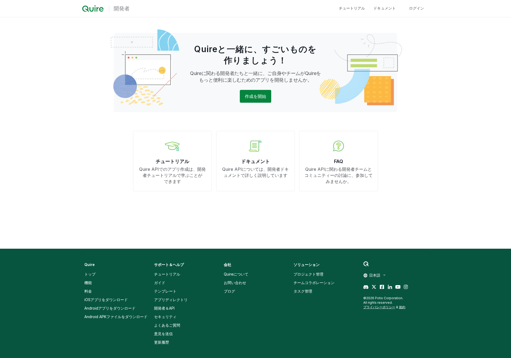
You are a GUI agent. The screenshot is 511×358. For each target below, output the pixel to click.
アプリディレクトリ (171, 299)
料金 (88, 291)
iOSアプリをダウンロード (106, 299)
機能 (88, 282)
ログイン (416, 8)
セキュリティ (165, 316)
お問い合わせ (235, 282)
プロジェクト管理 (308, 274)
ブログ (229, 291)
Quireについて (236, 274)
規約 (402, 307)
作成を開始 (255, 96)
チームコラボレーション (314, 282)
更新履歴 (161, 342)
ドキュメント (384, 8)
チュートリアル (352, 8)
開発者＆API (164, 308)
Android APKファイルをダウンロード (115, 316)
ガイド (159, 282)
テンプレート (165, 291)
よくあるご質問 (167, 325)
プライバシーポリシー (379, 307)
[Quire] (93, 8)
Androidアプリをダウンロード (109, 308)
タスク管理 (303, 291)
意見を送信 (163, 333)
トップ (90, 274)
